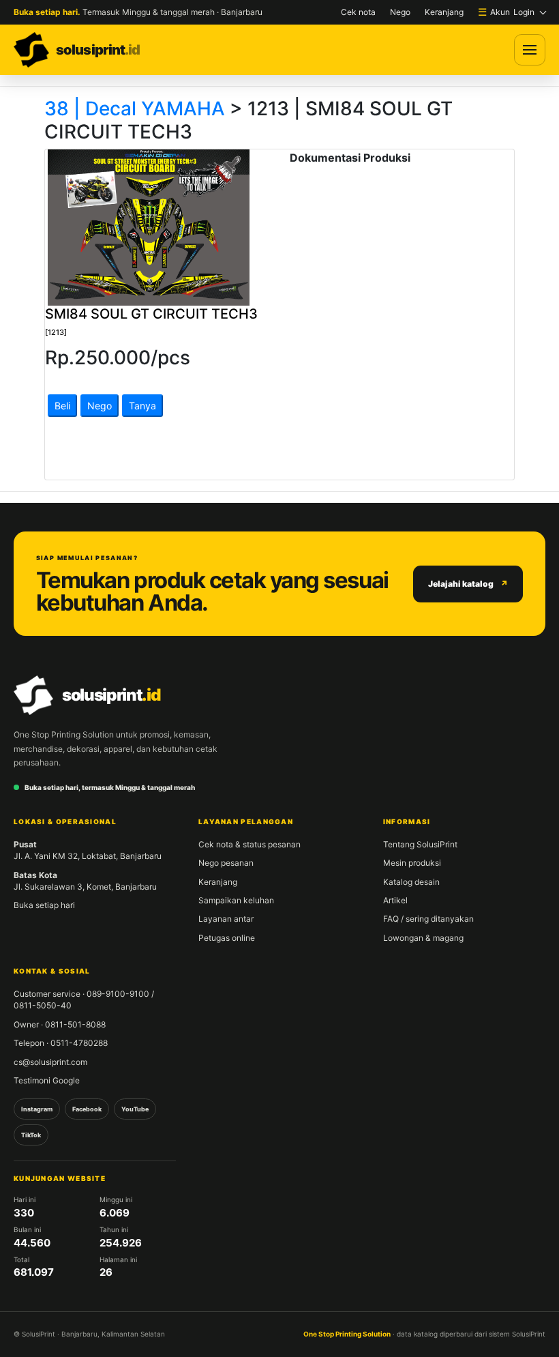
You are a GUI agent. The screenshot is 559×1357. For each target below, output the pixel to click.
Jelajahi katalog (461, 584)
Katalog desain (411, 882)
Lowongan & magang (423, 938)
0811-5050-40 (43, 1005)
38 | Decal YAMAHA (134, 108)
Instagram (36, 1109)
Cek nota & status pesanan (249, 844)
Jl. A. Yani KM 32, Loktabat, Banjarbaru (88, 850)
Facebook (87, 1109)
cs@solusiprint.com (50, 1062)
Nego (400, 12)
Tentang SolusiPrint (420, 844)
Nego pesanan (226, 863)
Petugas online (226, 938)
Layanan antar (226, 919)
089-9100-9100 (118, 994)
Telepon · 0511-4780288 (61, 1043)
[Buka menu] (529, 49)
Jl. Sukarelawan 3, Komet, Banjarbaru (85, 881)
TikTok (31, 1135)
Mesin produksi (412, 863)
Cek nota (358, 12)
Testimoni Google (47, 1080)
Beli (62, 405)
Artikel (395, 900)
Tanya (142, 405)
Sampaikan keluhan (236, 900)
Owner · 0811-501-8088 (60, 1024)
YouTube (135, 1109)
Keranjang (444, 12)
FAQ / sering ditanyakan (428, 919)
